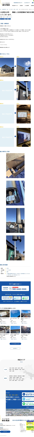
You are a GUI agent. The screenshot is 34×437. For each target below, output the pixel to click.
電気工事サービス (15, 5)
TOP (0, 9)
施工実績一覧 (4, 9)
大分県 (14, 9)
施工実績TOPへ (15, 348)
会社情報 (32, 5)
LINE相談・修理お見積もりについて (11, 276)
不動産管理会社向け (23, 430)
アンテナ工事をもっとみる (15, 343)
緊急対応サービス (23, 431)
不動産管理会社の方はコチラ (18, 2)
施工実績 (21, 5)
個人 (7, 9)
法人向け (22, 427)
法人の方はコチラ (27, 2)
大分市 (17, 9)
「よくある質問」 (16, 301)
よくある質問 (27, 5)
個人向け (22, 426)
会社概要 (32, 430)
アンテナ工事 (10, 9)
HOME (21, 423)
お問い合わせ (5, 431)
